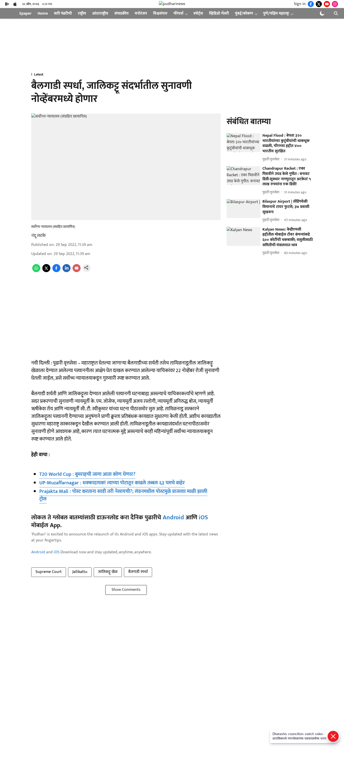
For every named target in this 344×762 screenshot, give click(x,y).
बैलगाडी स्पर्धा (138, 571)
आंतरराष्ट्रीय (100, 13)
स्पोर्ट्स (198, 13)
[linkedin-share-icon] (66, 271)
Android (173, 518)
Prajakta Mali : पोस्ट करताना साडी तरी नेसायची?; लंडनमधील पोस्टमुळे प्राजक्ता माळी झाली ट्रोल (123, 495)
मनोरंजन (141, 13)
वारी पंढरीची (63, 13)
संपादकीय (121, 13)
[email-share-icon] (77, 271)
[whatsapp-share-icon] (36, 271)
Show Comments (126, 589)
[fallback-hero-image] (243, 142)
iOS (203, 518)
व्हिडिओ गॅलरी (219, 13)
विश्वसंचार (160, 13)
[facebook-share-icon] (56, 271)
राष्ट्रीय (82, 13)
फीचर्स (178, 13)
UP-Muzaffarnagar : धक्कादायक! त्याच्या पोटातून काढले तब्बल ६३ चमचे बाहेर (112, 483)
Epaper (25, 13)
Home (43, 13)
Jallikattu (79, 571)
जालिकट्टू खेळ (108, 571)
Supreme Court (49, 571)
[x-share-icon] (46, 271)
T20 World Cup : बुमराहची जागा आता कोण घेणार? (87, 474)
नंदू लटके (38, 235)
